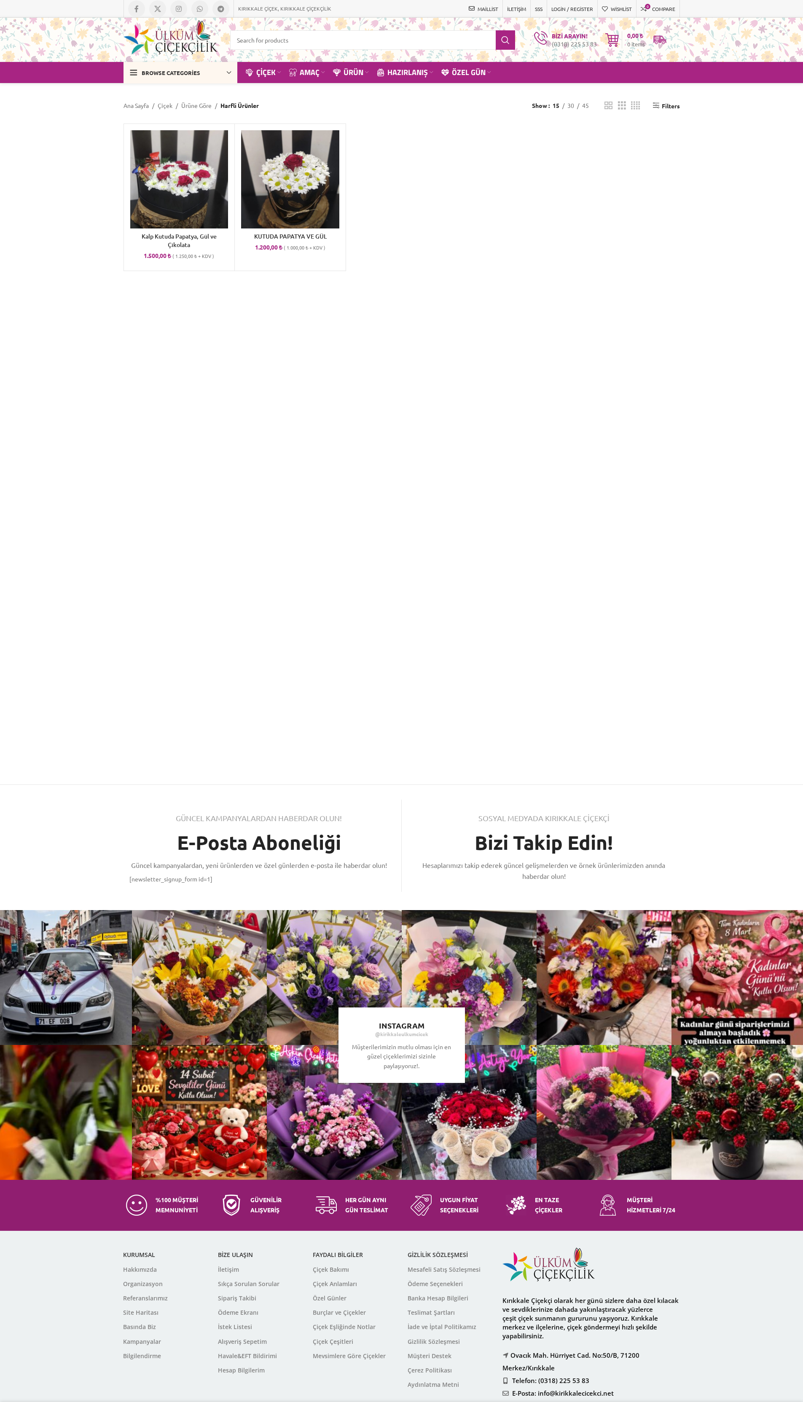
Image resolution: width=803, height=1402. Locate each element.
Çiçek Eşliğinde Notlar (344, 1327)
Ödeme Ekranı (238, 1312)
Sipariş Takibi (237, 1298)
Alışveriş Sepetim (242, 1342)
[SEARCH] (505, 40)
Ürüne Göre (196, 105)
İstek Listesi (235, 1327)
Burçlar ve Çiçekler (339, 1312)
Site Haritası (140, 1312)
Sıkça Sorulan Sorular (248, 1284)
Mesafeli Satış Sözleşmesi (444, 1269)
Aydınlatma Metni (433, 1385)
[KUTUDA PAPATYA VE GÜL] (290, 179)
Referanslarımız (145, 1298)
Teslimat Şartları (431, 1312)
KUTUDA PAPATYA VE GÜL (290, 236)
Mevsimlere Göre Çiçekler (349, 1356)
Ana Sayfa (136, 105)
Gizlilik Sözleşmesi (434, 1342)
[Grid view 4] (635, 105)
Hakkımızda (140, 1269)
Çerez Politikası (430, 1370)
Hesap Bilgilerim (241, 1370)
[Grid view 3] (622, 105)
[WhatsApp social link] (199, 8)
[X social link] (157, 8)
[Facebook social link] (136, 8)
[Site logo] (171, 39)
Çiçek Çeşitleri (333, 1342)
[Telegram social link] (220, 8)
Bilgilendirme (142, 1356)
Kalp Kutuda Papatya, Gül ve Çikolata (179, 240)
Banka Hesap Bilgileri (438, 1298)
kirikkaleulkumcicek (404, 1034)
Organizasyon (143, 1284)
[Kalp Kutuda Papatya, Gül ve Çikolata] (179, 179)
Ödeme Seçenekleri (435, 1284)
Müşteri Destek (429, 1356)
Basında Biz (139, 1327)
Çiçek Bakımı (331, 1269)
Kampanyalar (142, 1342)
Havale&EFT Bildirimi (247, 1356)
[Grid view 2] (608, 105)
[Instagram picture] (199, 977)
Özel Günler (329, 1298)
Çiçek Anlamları (335, 1284)
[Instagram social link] (178, 8)
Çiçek (165, 105)
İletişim (228, 1269)
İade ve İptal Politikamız (442, 1327)
